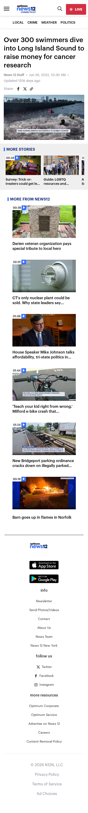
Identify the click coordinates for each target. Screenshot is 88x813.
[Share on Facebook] (18, 89)
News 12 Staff (14, 75)
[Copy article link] (31, 89)
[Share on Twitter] (25, 89)
